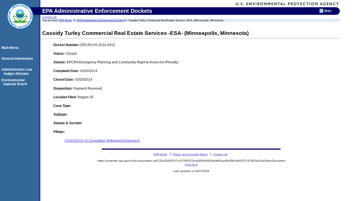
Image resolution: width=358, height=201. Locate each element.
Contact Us (49, 16)
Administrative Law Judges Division (17, 71)
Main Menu (10, 48)
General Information (18, 59)
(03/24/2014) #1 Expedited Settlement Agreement (102, 141)
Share (327, 10)
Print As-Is (191, 164)
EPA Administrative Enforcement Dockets (101, 20)
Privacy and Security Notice (190, 154)
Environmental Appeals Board (15, 82)
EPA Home (65, 20)
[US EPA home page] (20, 32)
